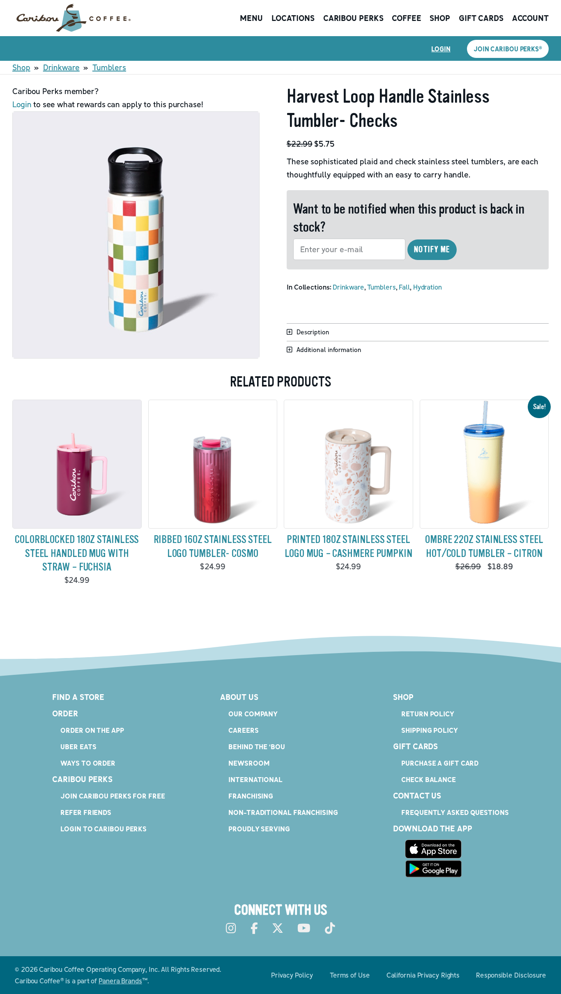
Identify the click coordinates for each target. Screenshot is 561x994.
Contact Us (417, 796)
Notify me (432, 249)
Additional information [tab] (329, 349)
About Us (239, 697)
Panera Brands (120, 980)
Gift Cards (481, 18)
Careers (243, 730)
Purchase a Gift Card (439, 763)
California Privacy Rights (423, 975)
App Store (433, 849)
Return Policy (427, 713)
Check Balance (428, 779)
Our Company (253, 713)
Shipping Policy (429, 730)
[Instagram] (231, 928)
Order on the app (92, 730)
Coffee (406, 18)
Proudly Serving (259, 828)
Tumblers (109, 67)
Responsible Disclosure (511, 975)
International (255, 779)
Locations (293, 18)
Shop (440, 18)
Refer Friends (85, 812)
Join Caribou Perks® (508, 49)
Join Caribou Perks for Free (112, 796)
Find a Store (78, 697)
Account (530, 18)
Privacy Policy (292, 975)
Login (441, 49)
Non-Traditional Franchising (283, 812)
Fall (404, 287)
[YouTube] (303, 928)
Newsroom (248, 763)
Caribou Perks (353, 18)
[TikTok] (330, 928)
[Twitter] (277, 928)
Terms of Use (350, 975)
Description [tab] (313, 332)
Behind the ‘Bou (256, 746)
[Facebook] (254, 928)
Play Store (433, 868)
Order (65, 713)
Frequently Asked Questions (454, 812)
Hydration (427, 287)
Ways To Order (87, 763)
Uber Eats (78, 746)
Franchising (250, 796)
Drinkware (61, 67)
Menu (251, 18)
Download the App (432, 828)
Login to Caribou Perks (103, 828)
